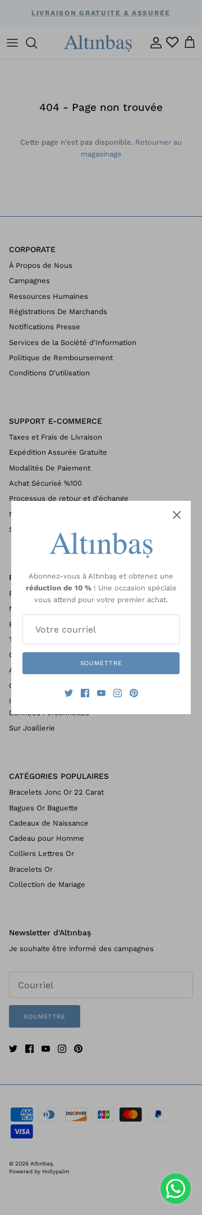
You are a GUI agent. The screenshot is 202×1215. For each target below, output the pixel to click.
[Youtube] (101, 693)
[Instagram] (117, 693)
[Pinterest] (134, 693)
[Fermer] (176, 515)
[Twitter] (69, 693)
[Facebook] (85, 693)
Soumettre (101, 663)
